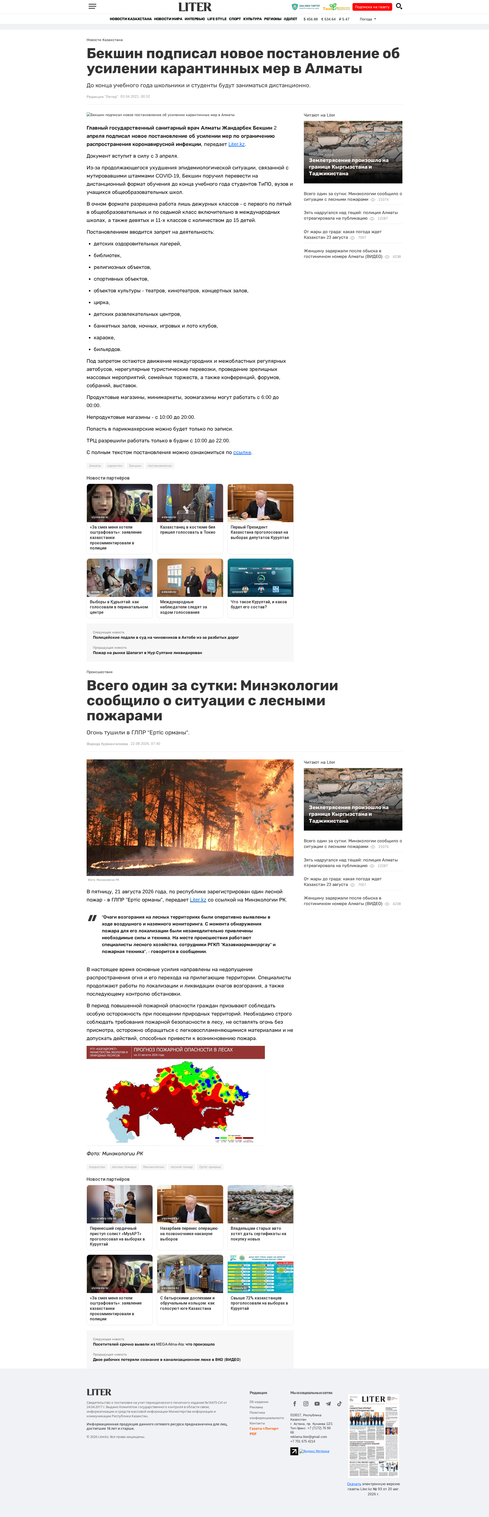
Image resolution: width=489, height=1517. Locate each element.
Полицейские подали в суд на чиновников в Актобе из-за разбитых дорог (166, 637)
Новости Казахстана (131, 19)
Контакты (257, 1423)
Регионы (272, 19)
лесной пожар (182, 1167)
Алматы (95, 466)
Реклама (256, 1407)
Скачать (354, 1484)
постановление (160, 466)
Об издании (259, 1402)
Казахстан (97, 1167)
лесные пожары (124, 1167)
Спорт (235, 19)
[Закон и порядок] (307, 7)
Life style (216, 19)
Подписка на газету (372, 7)
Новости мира (168, 19)
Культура (252, 19)
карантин (115, 466)
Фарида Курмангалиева (107, 744)
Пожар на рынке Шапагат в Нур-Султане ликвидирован (147, 652)
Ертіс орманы (210, 1167)
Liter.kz (236, 144)
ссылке (242, 452)
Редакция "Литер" (102, 97)
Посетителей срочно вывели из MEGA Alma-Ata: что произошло (154, 1344)
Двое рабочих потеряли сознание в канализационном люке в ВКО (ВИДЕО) (167, 1359)
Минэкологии (153, 1167)
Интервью (195, 19)
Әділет (290, 19)
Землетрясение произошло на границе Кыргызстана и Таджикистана (349, 167)
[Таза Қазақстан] (338, 7)
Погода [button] (366, 19)
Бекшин (135, 466)
